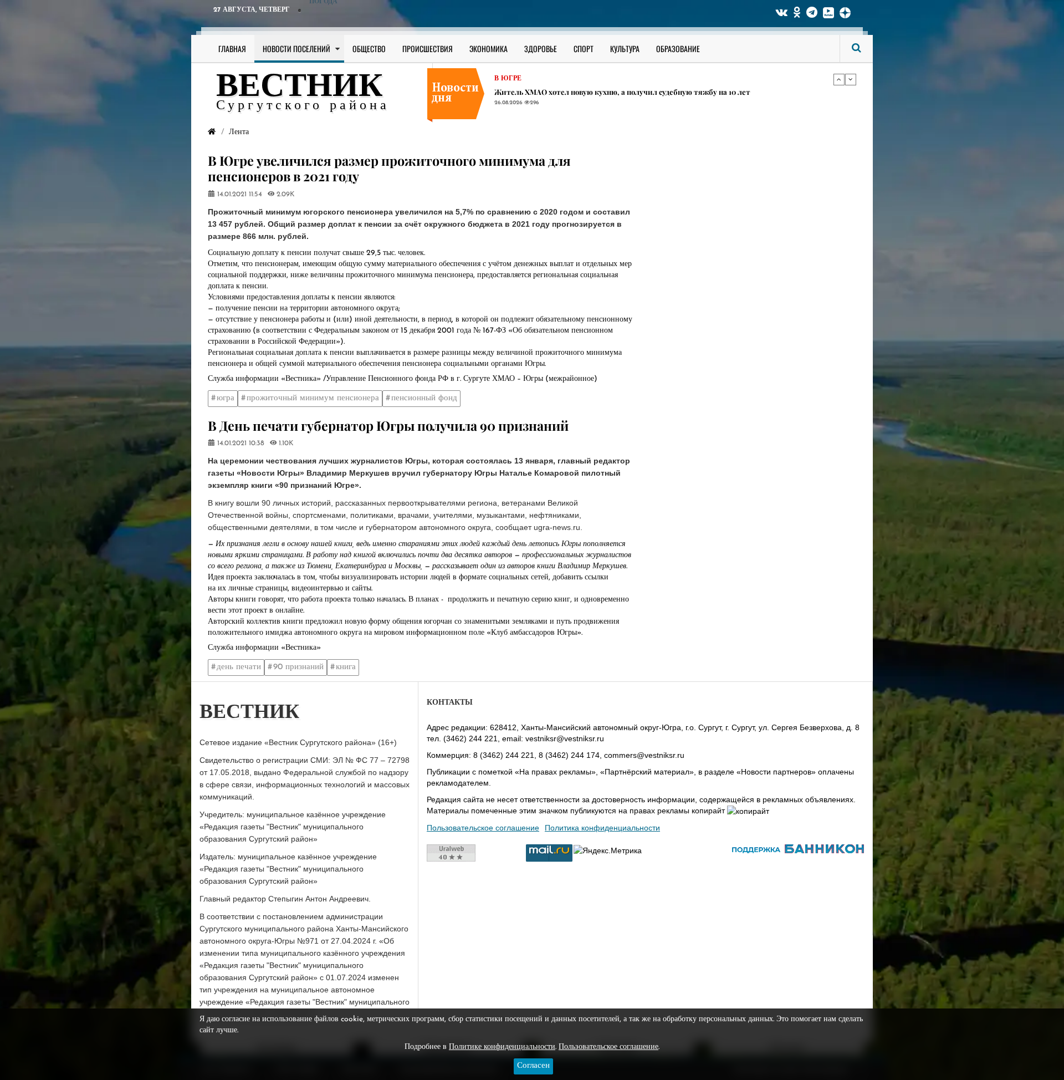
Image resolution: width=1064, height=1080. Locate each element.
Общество (369, 48)
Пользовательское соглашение (483, 827)
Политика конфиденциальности (602, 827)
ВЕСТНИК (299, 87)
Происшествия (427, 48)
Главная (232, 48)
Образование (678, 48)
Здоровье (540, 48)
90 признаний (298, 667)
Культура (625, 48)
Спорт (584, 48)
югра (225, 398)
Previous (839, 79)
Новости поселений (296, 48)
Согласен (533, 1066)
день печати (239, 667)
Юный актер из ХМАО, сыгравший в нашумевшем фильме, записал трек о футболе (644, 91)
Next (850, 79)
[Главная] (212, 132)
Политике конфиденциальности (502, 1047)
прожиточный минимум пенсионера (313, 398)
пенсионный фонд (424, 398)
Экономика (488, 48)
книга (346, 667)
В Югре (507, 78)
